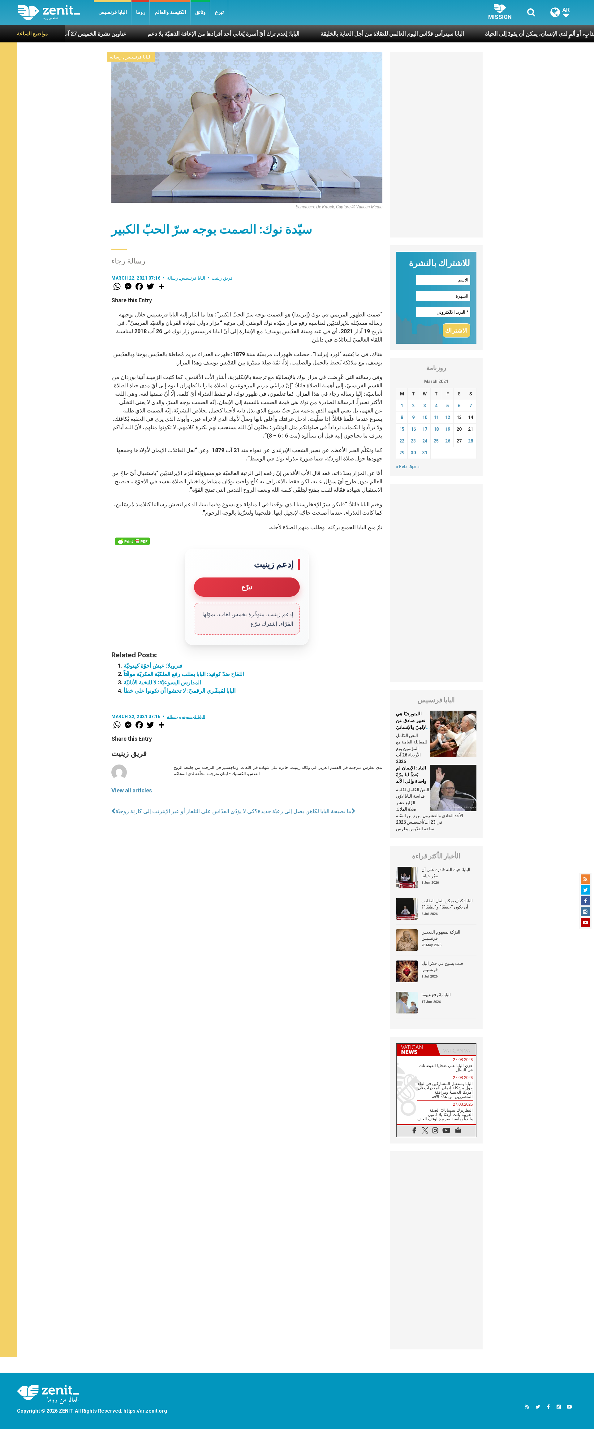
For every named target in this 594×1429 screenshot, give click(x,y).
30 (413, 452)
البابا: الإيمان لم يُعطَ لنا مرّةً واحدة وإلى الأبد (411, 774)
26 (447, 440)
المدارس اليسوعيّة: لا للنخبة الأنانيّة (162, 682)
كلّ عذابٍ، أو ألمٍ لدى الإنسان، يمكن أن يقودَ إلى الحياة (485, 33)
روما (140, 12)
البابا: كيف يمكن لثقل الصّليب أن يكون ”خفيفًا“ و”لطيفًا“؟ (447, 903)
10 (424, 417)
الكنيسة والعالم (170, 12)
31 (424, 452)
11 (436, 417)
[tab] (416, 1049)
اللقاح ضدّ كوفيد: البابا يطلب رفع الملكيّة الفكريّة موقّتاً (184, 674)
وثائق (200, 12)
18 (436, 429)
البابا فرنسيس (112, 12)
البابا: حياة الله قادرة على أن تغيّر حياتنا (445, 872)
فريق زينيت (222, 278)
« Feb (401, 466)
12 (447, 417)
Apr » (414, 466)
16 (413, 429)
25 (436, 440)
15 (401, 429)
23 (413, 440)
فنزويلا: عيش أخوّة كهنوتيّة (153, 665)
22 (401, 440)
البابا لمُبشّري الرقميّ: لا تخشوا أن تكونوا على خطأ (180, 690)
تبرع (219, 12)
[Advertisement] (436, 144)
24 (424, 440)
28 (470, 440)
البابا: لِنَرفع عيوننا (436, 994)
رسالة (116, 57)
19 (447, 429)
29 (401, 452)
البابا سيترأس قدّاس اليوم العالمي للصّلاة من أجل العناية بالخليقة (332, 33)
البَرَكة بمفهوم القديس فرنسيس (440, 935)
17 (424, 429)
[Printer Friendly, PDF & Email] (132, 541)
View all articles (131, 790)
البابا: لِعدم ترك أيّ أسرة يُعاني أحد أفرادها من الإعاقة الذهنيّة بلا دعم (163, 33)
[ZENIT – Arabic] (56, 12)
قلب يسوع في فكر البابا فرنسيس (442, 966)
